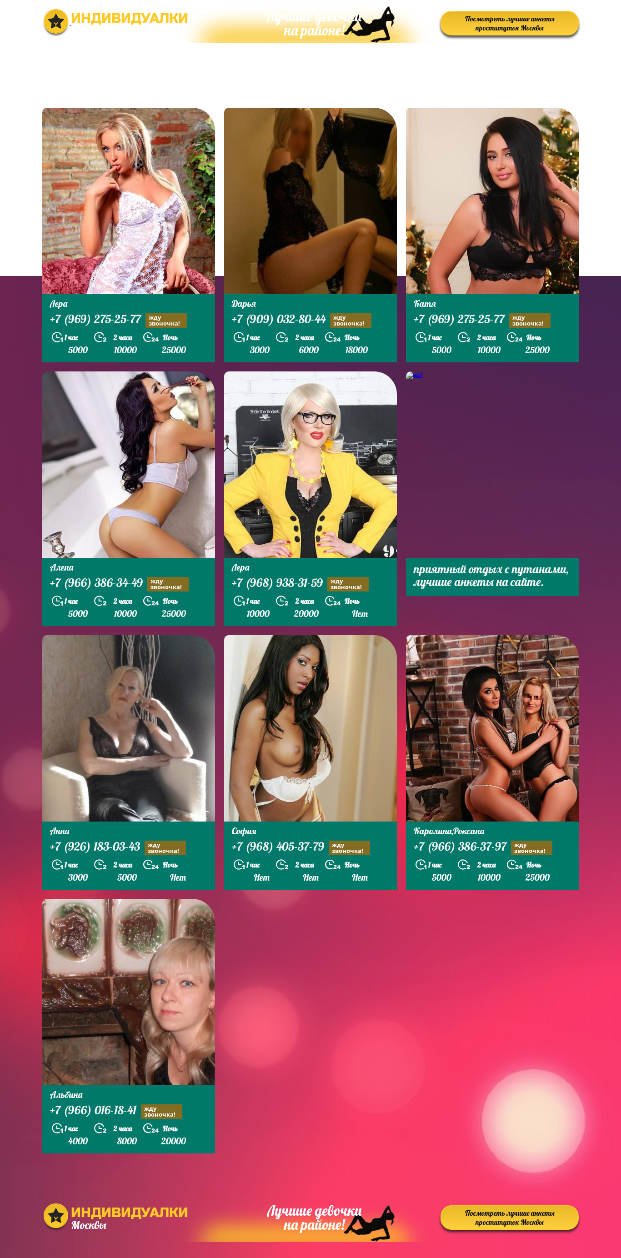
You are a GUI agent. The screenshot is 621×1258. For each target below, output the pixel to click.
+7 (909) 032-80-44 (298, 320)
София (244, 831)
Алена (61, 567)
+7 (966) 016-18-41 (112, 1111)
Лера (58, 303)
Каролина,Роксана (449, 831)
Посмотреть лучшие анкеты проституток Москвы (510, 23)
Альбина (66, 1094)
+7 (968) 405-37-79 (297, 847)
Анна (59, 831)
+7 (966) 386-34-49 (116, 583)
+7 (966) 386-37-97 (480, 847)
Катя (425, 303)
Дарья (244, 303)
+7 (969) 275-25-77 (115, 320)
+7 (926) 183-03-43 (114, 847)
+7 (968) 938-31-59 (297, 583)
